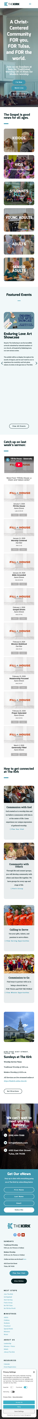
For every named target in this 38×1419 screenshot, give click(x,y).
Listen (23, 515)
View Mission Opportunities (17, 993)
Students (7, 1323)
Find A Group (17, 889)
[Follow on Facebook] (15, 1234)
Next (36, 363)
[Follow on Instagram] (19, 1234)
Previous (2, 363)
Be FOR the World (9, 1308)
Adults (6, 1317)
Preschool (7, 1326)
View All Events (19, 426)
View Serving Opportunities (17, 941)
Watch (15, 515)
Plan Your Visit (18, 829)
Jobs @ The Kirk (9, 1352)
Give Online (19, 1281)
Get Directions (13, 1091)
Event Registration (10, 1367)
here (24, 1259)
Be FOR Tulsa (8, 1305)
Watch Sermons (19, 94)
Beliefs (6, 1349)
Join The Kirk (8, 1294)
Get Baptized (8, 1297)
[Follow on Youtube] (23, 1234)
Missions (7, 1331)
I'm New (19, 82)
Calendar (7, 1364)
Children (7, 1320)
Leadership (7, 1343)
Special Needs (8, 1329)
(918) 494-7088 (16, 1135)
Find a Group (8, 1303)
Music (6, 1334)
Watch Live (19, 88)
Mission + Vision (9, 1346)
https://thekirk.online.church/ (15, 1081)
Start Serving (8, 1300)
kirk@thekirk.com (18, 1143)
